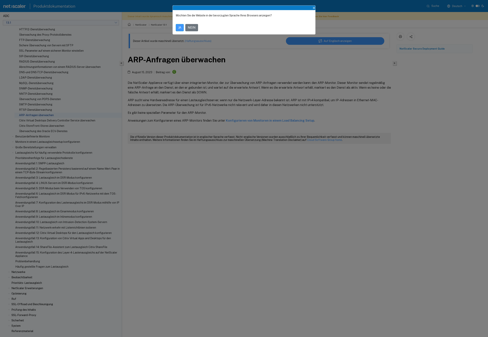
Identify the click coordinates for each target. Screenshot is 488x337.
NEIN (192, 27)
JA (179, 27)
